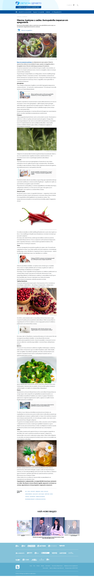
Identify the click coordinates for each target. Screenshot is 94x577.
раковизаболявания (30, 499)
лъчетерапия (32, 496)
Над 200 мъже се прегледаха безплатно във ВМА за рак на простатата (42, 405)
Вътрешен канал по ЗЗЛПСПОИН (71, 568)
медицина (38, 491)
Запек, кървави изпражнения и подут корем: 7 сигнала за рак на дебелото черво (41, 173)
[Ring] (63, 546)
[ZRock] (49, 560)
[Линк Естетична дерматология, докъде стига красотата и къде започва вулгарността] (48, 535)
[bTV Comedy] (24, 546)
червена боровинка (40, 496)
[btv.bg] (18, 546)
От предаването (56, 12)
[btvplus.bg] (38, 553)
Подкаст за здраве (38, 12)
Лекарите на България (24, 12)
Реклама (38, 565)
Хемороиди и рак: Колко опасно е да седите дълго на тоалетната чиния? (41, 329)
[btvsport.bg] (46, 553)
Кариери (42, 565)
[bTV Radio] (27, 560)
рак (26, 491)
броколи (46, 491)
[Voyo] (55, 552)
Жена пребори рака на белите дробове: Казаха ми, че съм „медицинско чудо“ (42, 95)
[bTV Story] (53, 546)
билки (42, 491)
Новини (48, 12)
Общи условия (45, 568)
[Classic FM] (42, 559)
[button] (24, 527)
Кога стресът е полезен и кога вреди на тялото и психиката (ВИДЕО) (23, 535)
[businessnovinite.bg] (30, 553)
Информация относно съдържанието (71, 565)
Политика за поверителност (57, 565)
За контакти (48, 565)
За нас (31, 565)
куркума (27, 496)
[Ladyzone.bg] (64, 553)
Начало (19, 16)
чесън (28, 491)
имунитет (33, 491)
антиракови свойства (40, 499)
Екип (34, 565)
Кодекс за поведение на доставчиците (57, 568)
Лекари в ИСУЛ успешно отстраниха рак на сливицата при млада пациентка (42, 259)
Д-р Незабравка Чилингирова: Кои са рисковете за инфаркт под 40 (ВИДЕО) (73, 535)
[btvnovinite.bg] (21, 552)
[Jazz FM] (35, 560)
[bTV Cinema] (32, 546)
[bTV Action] (42, 546)
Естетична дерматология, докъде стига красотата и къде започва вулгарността (48, 538)
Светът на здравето (26, 30)
